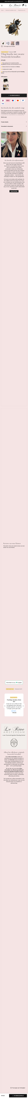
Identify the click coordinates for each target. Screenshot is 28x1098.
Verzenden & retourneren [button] (7, 126)
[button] (25, 5)
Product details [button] (4, 122)
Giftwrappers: (4, 76)
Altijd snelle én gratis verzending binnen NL (14, 1)
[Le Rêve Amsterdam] (14, 5)
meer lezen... (14, 711)
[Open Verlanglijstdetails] (20, 5)
